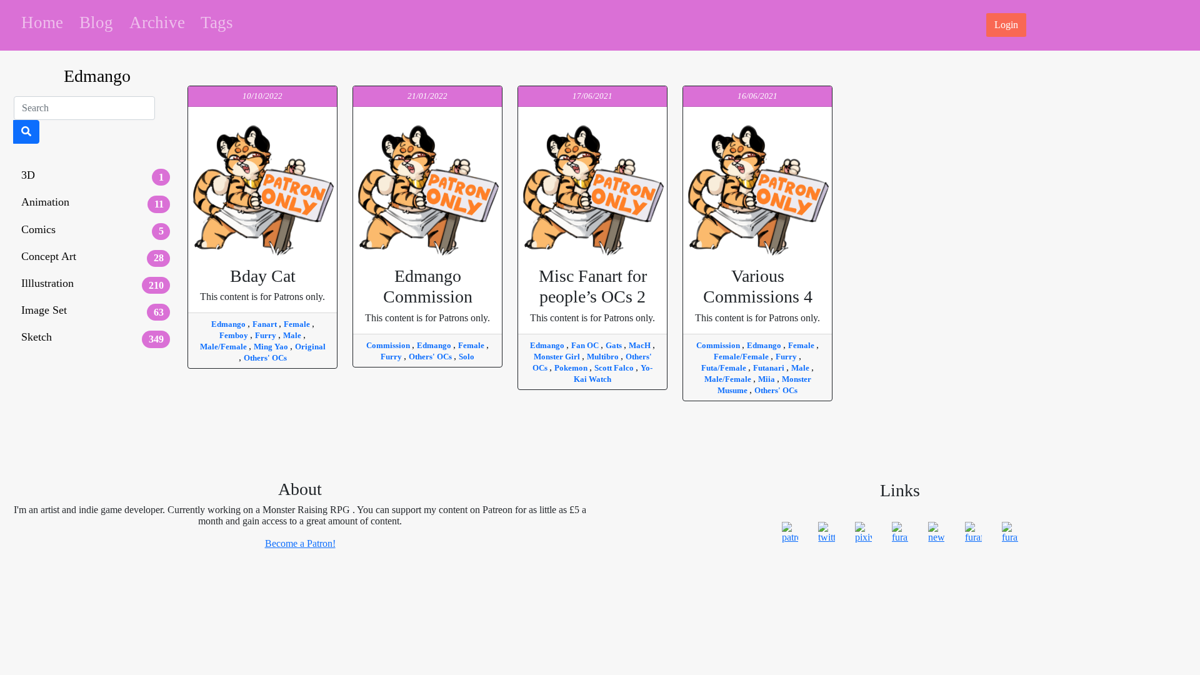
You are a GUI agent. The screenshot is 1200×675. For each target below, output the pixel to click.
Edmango (229, 324)
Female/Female (742, 356)
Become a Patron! (300, 543)
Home (42, 22)
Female (298, 324)
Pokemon (571, 367)
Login (1006, 24)
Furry (266, 335)
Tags (217, 22)
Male (293, 335)
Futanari (769, 367)
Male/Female (224, 346)
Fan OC (586, 345)
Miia (767, 379)
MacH (640, 345)
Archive (157, 22)
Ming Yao (272, 346)
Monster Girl (558, 356)
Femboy (234, 335)
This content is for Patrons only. (262, 284)
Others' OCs (265, 357)
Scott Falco (615, 367)
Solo (466, 356)
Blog (96, 22)
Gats (615, 345)
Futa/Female (724, 367)
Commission (389, 345)
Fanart (265, 324)
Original (310, 346)
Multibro (604, 356)
